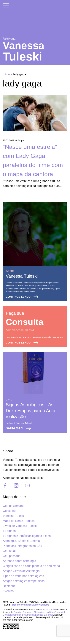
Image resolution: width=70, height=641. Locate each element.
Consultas (9, 510)
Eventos (8, 591)
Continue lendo (18, 296)
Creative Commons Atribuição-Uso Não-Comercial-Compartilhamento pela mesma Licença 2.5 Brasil (34, 613)
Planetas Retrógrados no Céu (22, 545)
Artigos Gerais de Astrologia (21, 571)
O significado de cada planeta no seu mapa (31, 566)
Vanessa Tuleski (22, 276)
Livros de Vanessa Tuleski (20, 525)
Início (6, 74)
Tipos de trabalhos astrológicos (23, 576)
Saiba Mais (14, 428)
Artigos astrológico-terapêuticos (23, 581)
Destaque (9, 586)
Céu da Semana (13, 505)
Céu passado (11, 555)
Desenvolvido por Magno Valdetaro (30, 605)
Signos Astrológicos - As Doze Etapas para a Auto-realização (31, 410)
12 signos (9, 530)
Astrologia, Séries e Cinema (21, 540)
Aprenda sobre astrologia (19, 560)
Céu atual (9, 550)
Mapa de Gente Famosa (19, 520)
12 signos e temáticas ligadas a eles (27, 535)
